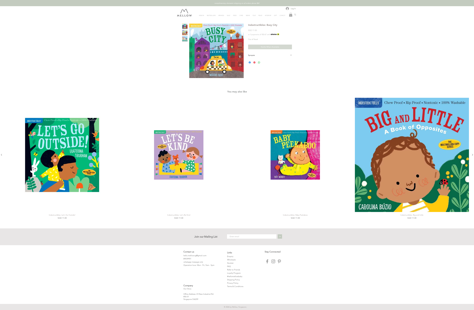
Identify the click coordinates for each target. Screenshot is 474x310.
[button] (290, 14)
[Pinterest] (279, 261)
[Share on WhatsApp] (259, 62)
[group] (237, 159)
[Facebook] (267, 261)
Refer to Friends (233, 270)
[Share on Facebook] (249, 62)
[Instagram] (273, 261)
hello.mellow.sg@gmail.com (195, 255)
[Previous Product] (1, 154)
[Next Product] (472, 154)
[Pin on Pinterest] (254, 62)
